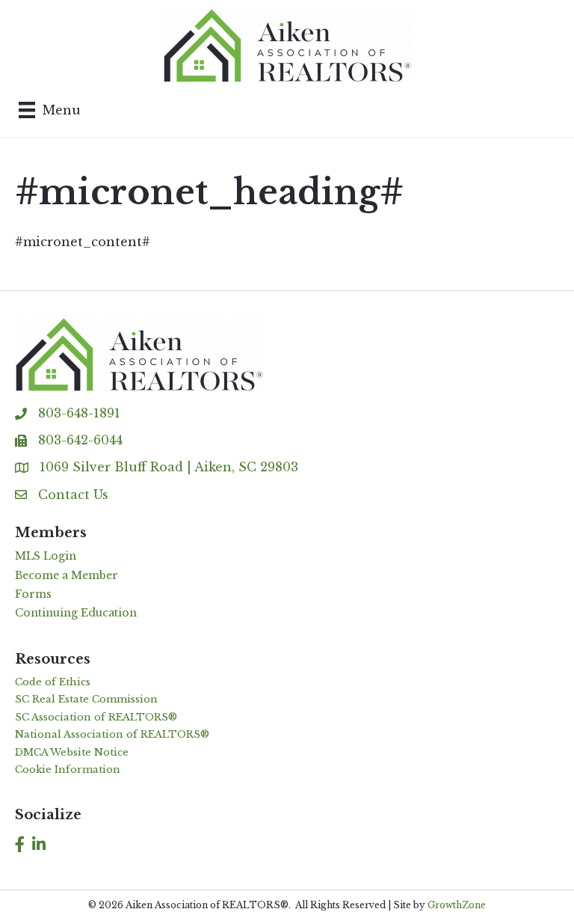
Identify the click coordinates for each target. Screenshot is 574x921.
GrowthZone (457, 905)
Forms (33, 594)
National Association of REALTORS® (112, 734)
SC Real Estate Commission (86, 699)
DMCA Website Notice (72, 752)
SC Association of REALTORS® (96, 717)
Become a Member (66, 575)
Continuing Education (76, 612)
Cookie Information (67, 769)
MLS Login (45, 556)
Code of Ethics (52, 682)
